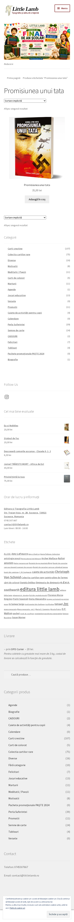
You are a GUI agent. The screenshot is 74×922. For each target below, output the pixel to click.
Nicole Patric (55, 609)
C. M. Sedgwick (25, 572)
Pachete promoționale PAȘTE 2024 (26, 353)
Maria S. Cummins (42, 609)
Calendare (13, 318)
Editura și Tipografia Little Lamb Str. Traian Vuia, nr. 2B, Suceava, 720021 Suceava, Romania (25, 512)
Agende (12, 289)
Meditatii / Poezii (17, 272)
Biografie (13, 359)
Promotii (12, 307)
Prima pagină (13, 78)
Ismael (59, 604)
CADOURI (12, 336)
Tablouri (12, 347)
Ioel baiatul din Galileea (35, 604)
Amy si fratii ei (34, 554)
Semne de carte (16, 330)
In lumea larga (16, 604)
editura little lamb (39, 589)
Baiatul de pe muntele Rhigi (40, 563)
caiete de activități (43, 572)
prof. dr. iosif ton (27, 614)
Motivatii (13, 266)
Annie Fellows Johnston (50, 554)
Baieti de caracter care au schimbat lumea (50, 567)
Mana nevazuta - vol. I (26, 609)
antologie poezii (12, 558)
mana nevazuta (10, 609)
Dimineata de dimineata (48, 582)
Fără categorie (16, 765)
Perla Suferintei (16, 324)
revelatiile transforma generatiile (48, 614)
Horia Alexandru (37, 598)
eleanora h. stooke (21, 595)
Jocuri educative (17, 295)
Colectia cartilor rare (19, 254)
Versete (12, 301)
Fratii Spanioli (20, 598)
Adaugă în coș (37, 199)
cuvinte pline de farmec (56, 577)
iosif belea (49, 604)
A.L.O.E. (7, 554)
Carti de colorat (16, 277)
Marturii (12, 283)
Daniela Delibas (27, 582)
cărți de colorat (12, 582)
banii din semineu (11, 572)
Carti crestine (15, 248)
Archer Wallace (49, 558)
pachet (16, 613)
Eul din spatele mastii (38, 595)
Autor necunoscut (21, 563)
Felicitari (12, 342)
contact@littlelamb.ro (16, 524)
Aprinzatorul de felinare (31, 559)
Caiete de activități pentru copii (25, 312)
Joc (65, 603)
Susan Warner (18, 617)
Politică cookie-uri (17, 908)
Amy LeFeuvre (20, 553)
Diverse (12, 260)
